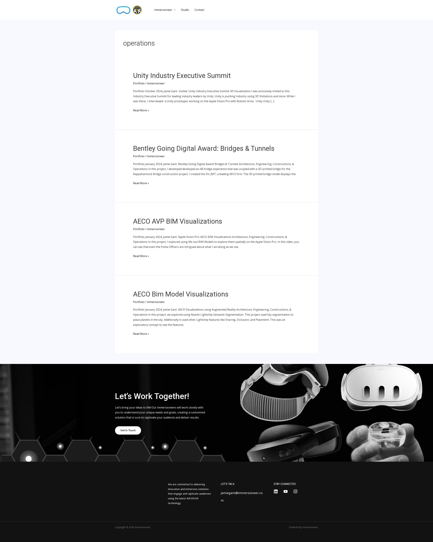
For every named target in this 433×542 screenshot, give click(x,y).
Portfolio (138, 83)
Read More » (141, 110)
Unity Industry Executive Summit (182, 76)
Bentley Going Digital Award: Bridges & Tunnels (204, 148)
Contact (199, 10)
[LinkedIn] (276, 491)
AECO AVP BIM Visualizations (177, 221)
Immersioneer (163, 10)
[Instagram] (295, 491)
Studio (185, 10)
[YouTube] (285, 491)
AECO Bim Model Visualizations (181, 294)
